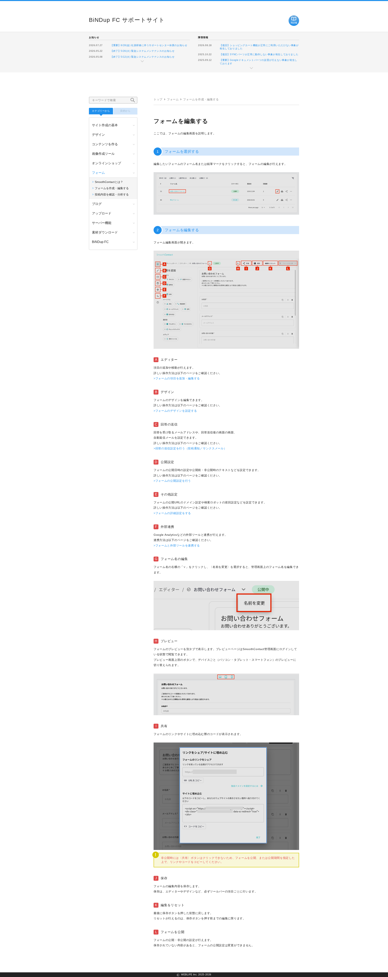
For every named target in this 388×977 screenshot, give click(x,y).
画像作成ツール (103, 153)
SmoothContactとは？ (109, 182)
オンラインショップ (106, 163)
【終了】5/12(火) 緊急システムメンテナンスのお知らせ (142, 56)
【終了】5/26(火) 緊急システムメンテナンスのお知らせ (142, 51)
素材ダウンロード (105, 232)
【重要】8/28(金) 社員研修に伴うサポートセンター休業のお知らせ (149, 45)
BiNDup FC (100, 242)
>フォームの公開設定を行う (172, 480)
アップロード (101, 213)
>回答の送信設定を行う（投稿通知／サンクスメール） (190, 448)
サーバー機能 (101, 223)
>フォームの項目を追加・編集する (177, 378)
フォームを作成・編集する (201, 99)
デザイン (98, 134)
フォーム (173, 99)
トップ (158, 99)
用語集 (294, 22)
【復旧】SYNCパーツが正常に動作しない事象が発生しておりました (259, 54)
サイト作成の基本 (105, 125)
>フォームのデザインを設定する (175, 410)
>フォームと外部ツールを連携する (177, 545)
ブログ (97, 204)
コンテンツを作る (105, 144)
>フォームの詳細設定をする (172, 513)
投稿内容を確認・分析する (112, 194)
